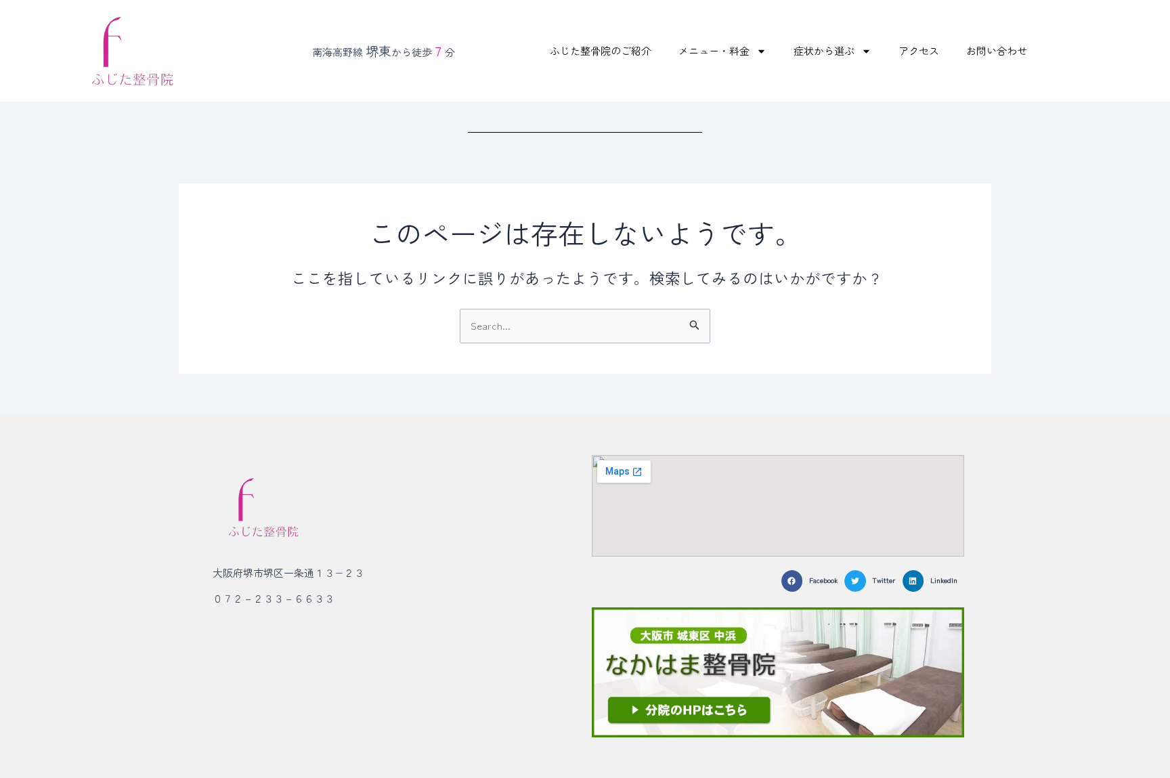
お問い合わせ (996, 50)
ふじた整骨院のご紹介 (600, 50)
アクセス (918, 50)
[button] (812, 581)
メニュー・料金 (714, 50)
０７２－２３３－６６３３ (273, 598)
